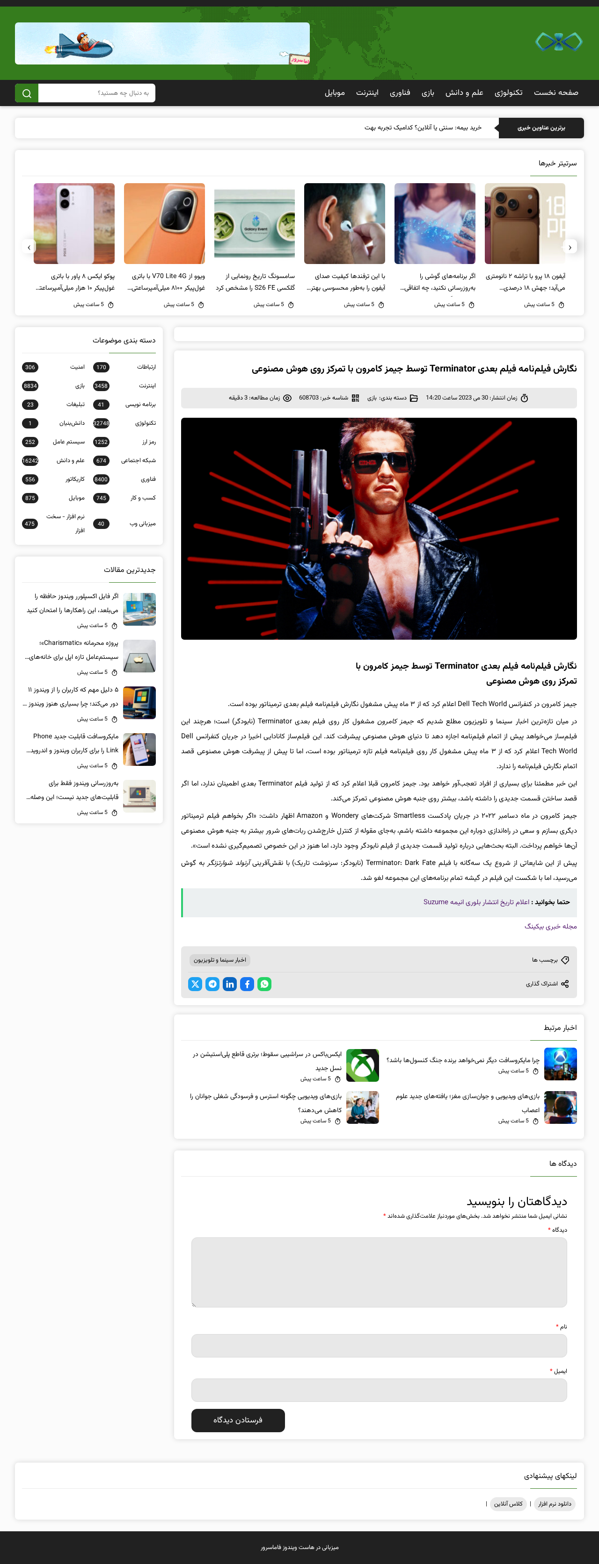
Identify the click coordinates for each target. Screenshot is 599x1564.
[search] (26, 93)
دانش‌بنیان (57, 423)
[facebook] (247, 984)
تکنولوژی (509, 93)
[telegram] (212, 984)
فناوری (400, 93)
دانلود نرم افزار (554, 1504)
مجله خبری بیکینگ (551, 926)
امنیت (55, 367)
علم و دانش (464, 93)
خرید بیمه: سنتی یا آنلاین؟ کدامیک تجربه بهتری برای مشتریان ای (400, 128)
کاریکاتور (55, 479)
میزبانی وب (127, 523)
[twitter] (195, 984)
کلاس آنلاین (508, 1504)
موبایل (335, 93)
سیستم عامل (55, 442)
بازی (428, 93)
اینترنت (367, 93)
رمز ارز (125, 442)
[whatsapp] (264, 984)
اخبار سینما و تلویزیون (220, 960)
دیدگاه (557, 1230)
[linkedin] (230, 984)
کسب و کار (126, 498)
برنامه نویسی (127, 404)
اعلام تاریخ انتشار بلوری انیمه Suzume (476, 902)
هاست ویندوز (298, 1547)
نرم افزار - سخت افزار (55, 524)
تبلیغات (56, 404)
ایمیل (558, 1371)
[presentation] (570, 246)
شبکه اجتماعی (126, 460)
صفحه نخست (556, 93)
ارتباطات (126, 367)
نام (561, 1327)
